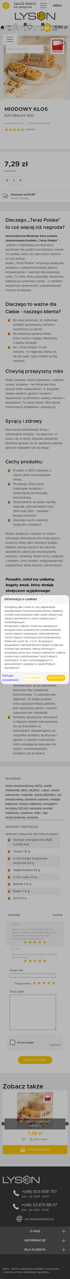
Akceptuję (56, 678)
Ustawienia (33, 678)
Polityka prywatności (10, 677)
